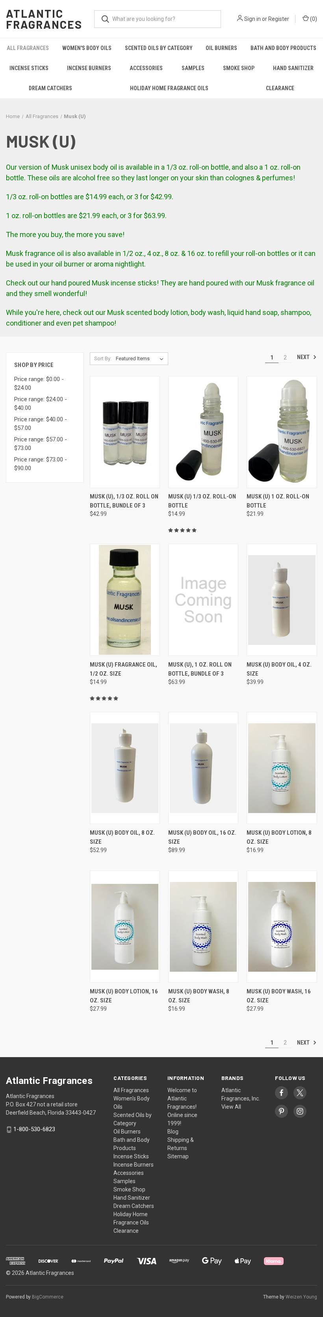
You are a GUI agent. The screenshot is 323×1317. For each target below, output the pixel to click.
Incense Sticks (28, 68)
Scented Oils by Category (159, 48)
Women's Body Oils (86, 48)
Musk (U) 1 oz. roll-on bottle (278, 501)
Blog (172, 1131)
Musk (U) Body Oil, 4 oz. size (279, 669)
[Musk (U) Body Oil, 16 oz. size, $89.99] (203, 767)
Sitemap (178, 1156)
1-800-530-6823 (34, 1129)
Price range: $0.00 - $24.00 (39, 384)
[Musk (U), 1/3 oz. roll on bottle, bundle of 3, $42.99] (124, 432)
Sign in (252, 19)
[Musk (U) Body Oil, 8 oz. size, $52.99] (124, 767)
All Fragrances (28, 48)
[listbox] (141, 359)
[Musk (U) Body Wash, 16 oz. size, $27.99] (281, 926)
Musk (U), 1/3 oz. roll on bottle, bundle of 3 (124, 501)
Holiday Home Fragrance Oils (169, 88)
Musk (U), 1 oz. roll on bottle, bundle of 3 (200, 669)
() (313, 19)
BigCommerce (47, 1297)
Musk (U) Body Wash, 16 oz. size (279, 996)
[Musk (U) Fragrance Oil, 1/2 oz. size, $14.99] (124, 599)
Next (304, 357)
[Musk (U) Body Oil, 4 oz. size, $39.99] (281, 599)
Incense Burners (89, 68)
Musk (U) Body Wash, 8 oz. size (198, 996)
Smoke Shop (238, 68)
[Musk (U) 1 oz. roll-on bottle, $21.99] (281, 432)
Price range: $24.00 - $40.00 (40, 404)
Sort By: (102, 358)
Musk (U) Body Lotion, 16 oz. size (124, 996)
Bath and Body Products (283, 48)
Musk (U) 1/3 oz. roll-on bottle (202, 501)
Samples (193, 68)
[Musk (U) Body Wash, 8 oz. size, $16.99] (203, 926)
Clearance (280, 88)
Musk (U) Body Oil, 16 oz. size (202, 837)
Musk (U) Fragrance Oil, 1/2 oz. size (123, 669)
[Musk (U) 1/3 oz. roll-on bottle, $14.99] (203, 432)
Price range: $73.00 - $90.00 (40, 464)
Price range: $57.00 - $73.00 (40, 444)
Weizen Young (301, 1297)
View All (231, 1107)
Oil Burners (221, 48)
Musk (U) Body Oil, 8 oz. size (122, 837)
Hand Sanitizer (293, 68)
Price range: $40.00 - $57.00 (40, 424)
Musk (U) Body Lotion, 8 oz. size (279, 837)
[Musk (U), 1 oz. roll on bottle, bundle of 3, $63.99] (203, 599)
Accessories (146, 68)
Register (278, 19)
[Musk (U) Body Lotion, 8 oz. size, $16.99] (281, 767)
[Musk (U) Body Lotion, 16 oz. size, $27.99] (124, 926)
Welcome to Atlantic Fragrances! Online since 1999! (182, 1106)
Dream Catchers (50, 88)
